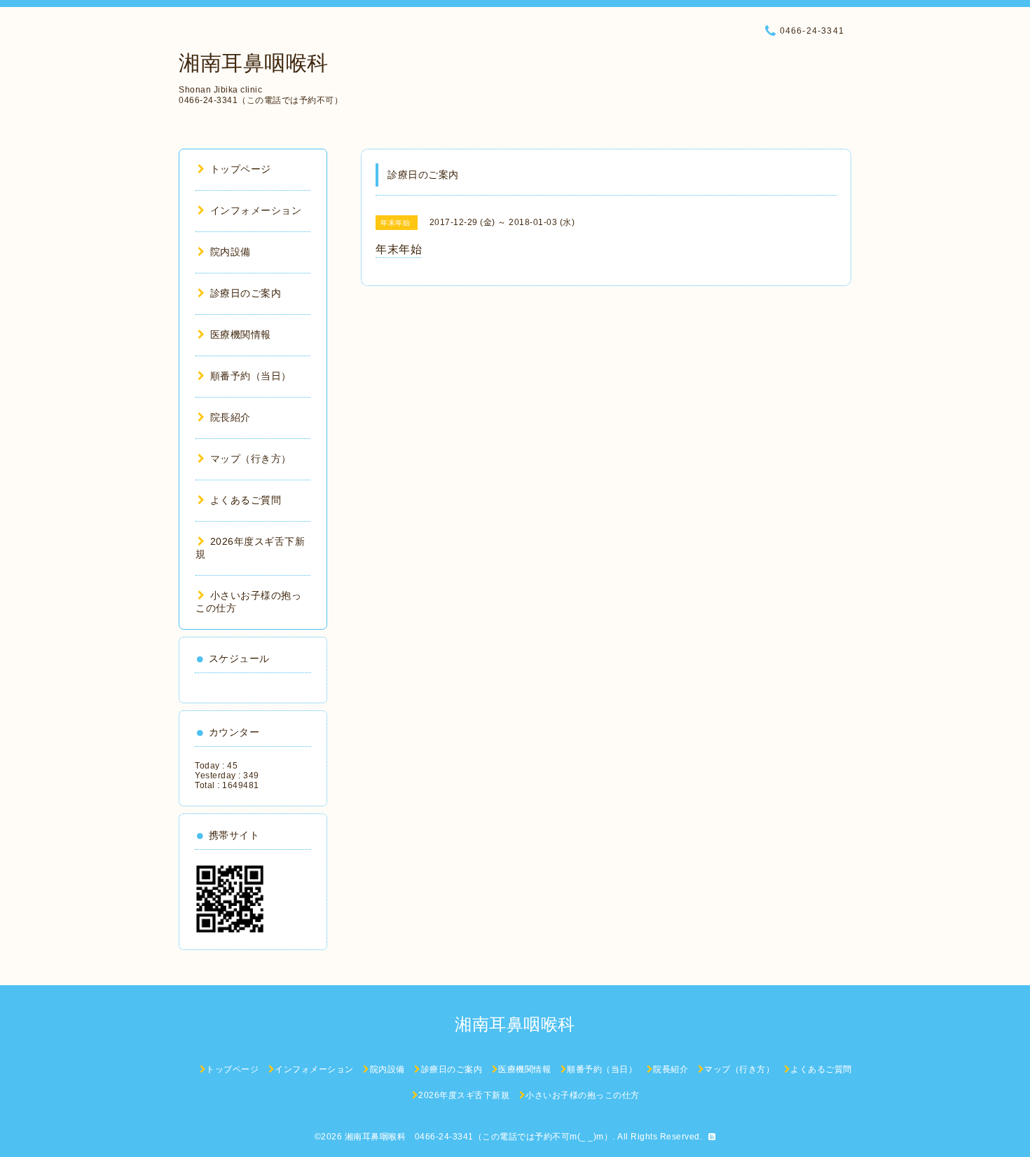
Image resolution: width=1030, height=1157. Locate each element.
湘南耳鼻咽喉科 (254, 62)
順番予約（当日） (250, 375)
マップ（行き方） (250, 458)
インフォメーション (255, 210)
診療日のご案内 (245, 293)
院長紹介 (230, 417)
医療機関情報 (240, 334)
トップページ (240, 169)
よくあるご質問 (245, 500)
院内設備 (230, 251)
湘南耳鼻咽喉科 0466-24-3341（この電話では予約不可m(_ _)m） (479, 1137)
